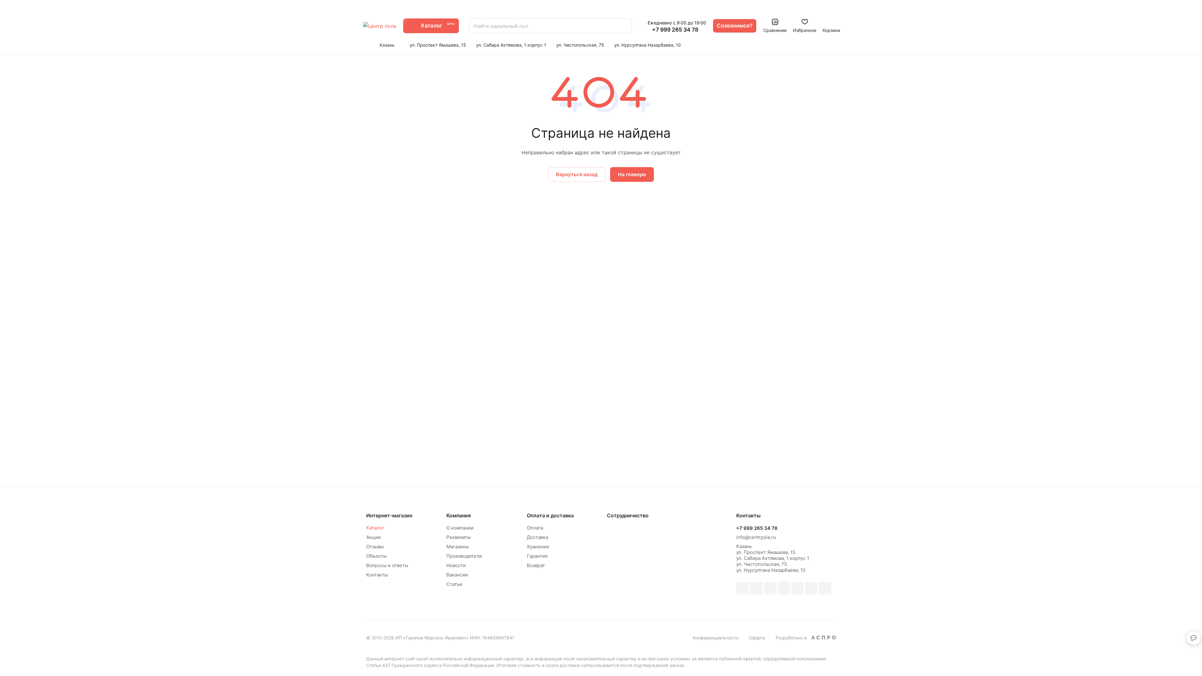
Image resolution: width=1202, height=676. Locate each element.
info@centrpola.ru (756, 537)
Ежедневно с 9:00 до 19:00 (677, 22)
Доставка (537, 537)
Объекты (376, 556)
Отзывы (375, 547)
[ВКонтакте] (742, 588)
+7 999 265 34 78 (675, 30)
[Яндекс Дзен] (825, 588)
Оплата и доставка (550, 515)
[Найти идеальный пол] (624, 25)
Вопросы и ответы (387, 565)
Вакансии (457, 575)
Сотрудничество (628, 515)
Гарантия (537, 556)
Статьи (454, 584)
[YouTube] (797, 588)
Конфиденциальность (716, 637)
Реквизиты (458, 537)
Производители (464, 556)
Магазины (457, 547)
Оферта (757, 637)
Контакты (377, 575)
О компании (460, 528)
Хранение (538, 547)
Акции (373, 537)
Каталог (375, 528)
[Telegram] (784, 588)
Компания (458, 515)
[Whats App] (811, 588)
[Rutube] (770, 588)
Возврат (536, 565)
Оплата (535, 528)
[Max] (756, 588)
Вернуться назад (577, 174)
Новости (456, 565)
